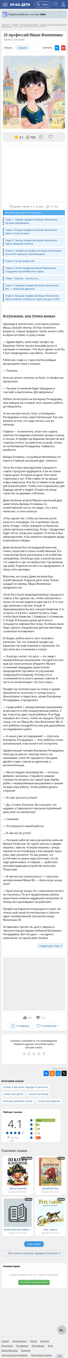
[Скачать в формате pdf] (63, 47)
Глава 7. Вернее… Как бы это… (22, 278)
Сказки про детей (13, 1094)
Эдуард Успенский (14, 39)
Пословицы (38, 1346)
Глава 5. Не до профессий (19, 261)
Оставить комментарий (33, 1282)
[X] (64, 1073)
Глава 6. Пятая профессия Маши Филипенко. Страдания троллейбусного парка (30, 269)
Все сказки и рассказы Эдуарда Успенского (32, 1253)
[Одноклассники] (52, 1073)
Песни (33, 1341)
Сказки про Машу (38, 1094)
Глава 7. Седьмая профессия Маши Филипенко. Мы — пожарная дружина (32, 287)
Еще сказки (34, 1244)
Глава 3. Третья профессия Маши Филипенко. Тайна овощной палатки (31, 242)
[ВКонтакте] (46, 1073)
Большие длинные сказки (17, 1101)
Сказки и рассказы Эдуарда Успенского (25, 1087)
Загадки (44, 1341)
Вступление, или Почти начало (23, 212)
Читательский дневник (14, 1355)
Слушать (22, 47)
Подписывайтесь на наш (27, 14)
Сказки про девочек (49, 1101)
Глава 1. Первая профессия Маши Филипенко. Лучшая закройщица (31, 221)
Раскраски (7, 1346)
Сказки (5, 1341)
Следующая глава (49, 945)
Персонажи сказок (41, 1355)
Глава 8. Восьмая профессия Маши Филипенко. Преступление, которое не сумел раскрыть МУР (32, 297)
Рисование (22, 1346)
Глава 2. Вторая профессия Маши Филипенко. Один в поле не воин (31, 231)
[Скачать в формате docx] (57, 47)
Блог (50, 1346)
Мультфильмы (9, 1350)
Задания (26, 1350)
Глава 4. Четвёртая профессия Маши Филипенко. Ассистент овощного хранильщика (33, 252)
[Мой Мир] (58, 1073)
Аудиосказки (19, 1341)
